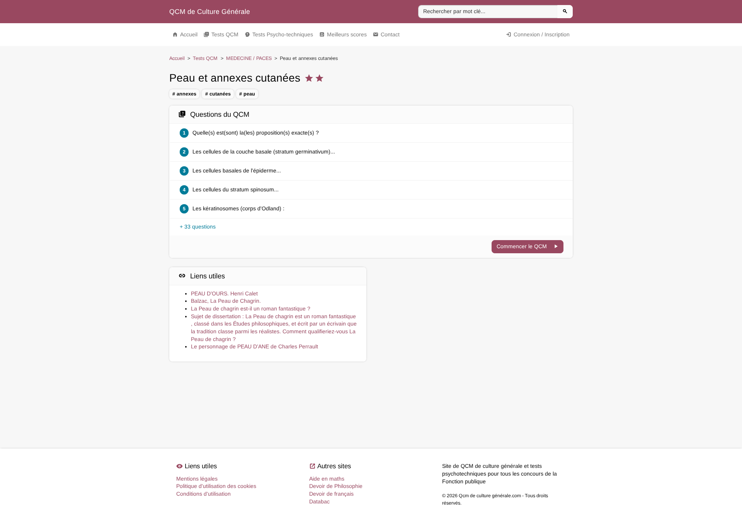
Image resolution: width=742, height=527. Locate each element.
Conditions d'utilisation (203, 494)
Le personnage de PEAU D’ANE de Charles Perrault (254, 346)
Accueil (184, 34)
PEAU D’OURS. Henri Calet (224, 293)
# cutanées (218, 94)
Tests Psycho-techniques (279, 34)
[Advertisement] (474, 301)
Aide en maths (326, 479)
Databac (319, 501)
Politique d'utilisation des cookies (216, 486)
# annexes (184, 94)
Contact (386, 34)
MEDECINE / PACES (249, 58)
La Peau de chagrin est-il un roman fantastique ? (250, 308)
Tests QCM (221, 34)
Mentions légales (197, 479)
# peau (247, 94)
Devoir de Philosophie (335, 486)
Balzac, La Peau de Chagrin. (226, 301)
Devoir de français (331, 494)
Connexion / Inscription (538, 34)
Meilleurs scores (343, 34)
